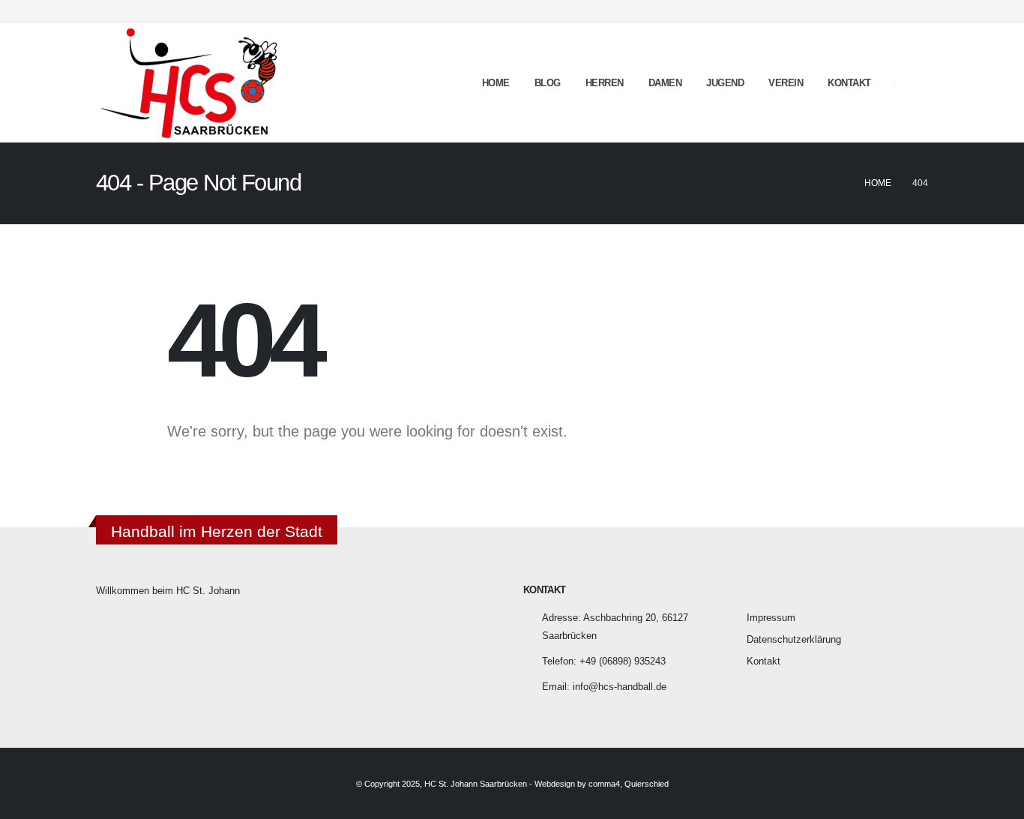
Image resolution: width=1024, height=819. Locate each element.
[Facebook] (892, 11)
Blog (547, 82)
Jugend (725, 82)
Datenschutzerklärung (794, 639)
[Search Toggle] (916, 83)
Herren (604, 82)
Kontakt (849, 82)
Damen (665, 82)
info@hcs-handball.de (619, 687)
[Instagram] (916, 11)
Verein (785, 82)
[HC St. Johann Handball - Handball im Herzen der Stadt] (189, 82)
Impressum (771, 618)
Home (496, 82)
